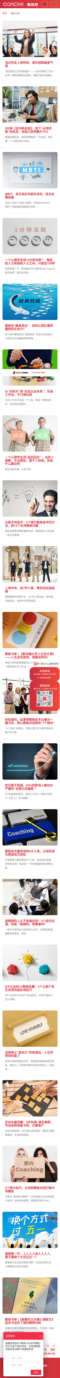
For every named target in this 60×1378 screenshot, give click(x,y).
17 (53, 1345)
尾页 (52, 1349)
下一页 (43, 1349)
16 (47, 1345)
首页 (4, 13)
